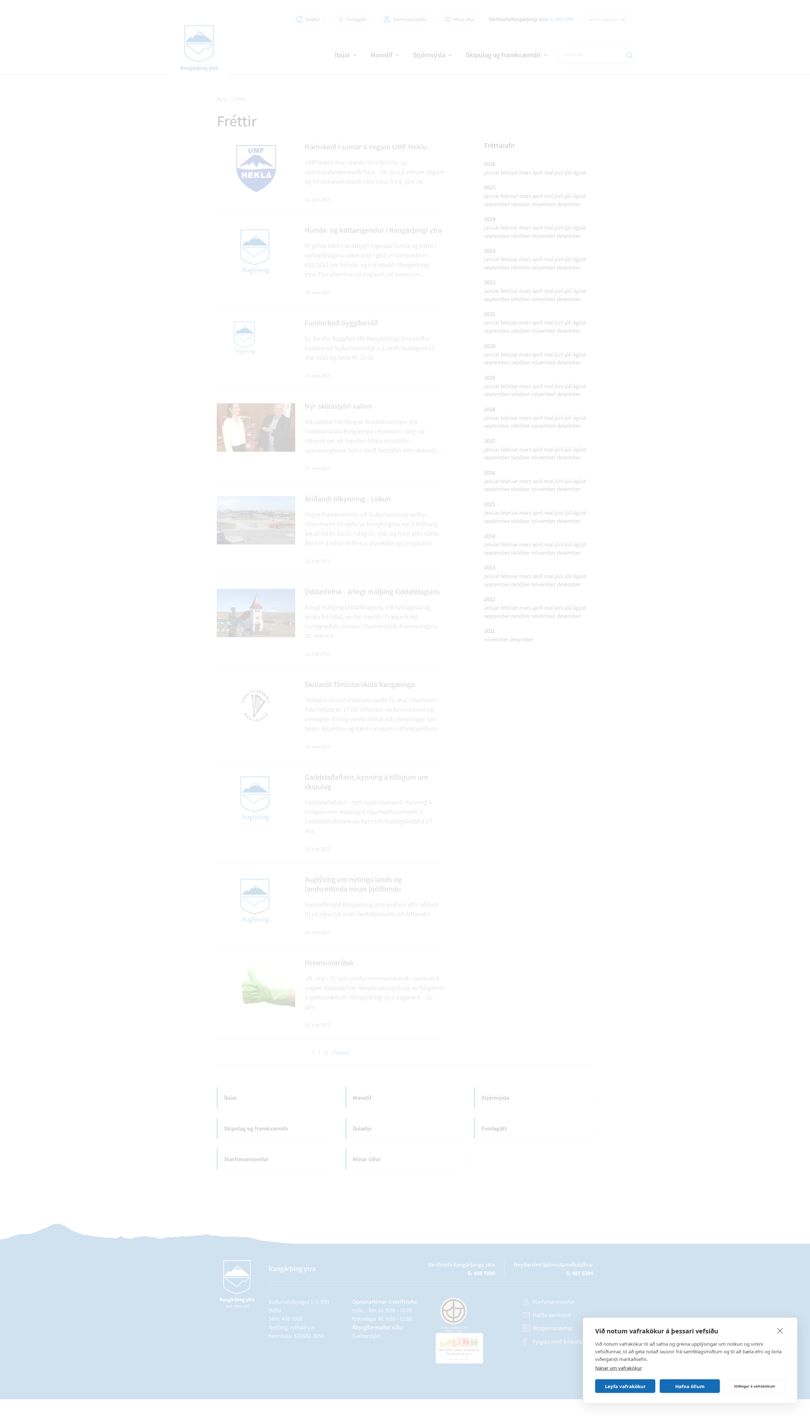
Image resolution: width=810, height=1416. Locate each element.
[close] (780, 1330)
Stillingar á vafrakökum (754, 1386)
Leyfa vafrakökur (625, 1386)
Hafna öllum (690, 1386)
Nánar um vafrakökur (618, 1368)
